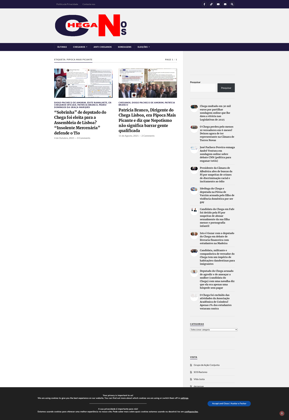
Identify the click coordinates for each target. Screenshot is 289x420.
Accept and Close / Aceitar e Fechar (229, 403)
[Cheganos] (144, 25)
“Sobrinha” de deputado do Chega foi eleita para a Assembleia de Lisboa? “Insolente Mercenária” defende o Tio (80, 123)
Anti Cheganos (103, 47)
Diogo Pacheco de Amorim (70, 102)
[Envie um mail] (225, 4)
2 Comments (148, 135)
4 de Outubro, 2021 (64, 138)
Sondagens (124, 47)
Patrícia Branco (88, 105)
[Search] (232, 4)
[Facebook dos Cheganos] (204, 4)
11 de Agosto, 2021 (129, 135)
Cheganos (125, 102)
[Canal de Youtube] (218, 4)
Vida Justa (199, 379)
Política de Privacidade (67, 4)
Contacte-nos (88, 4)
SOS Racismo (200, 372)
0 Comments (83, 138)
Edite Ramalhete (97, 102)
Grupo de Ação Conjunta (206, 364)
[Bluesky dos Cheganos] (211, 4)
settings (184, 398)
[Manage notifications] (282, 413)
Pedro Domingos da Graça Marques (80, 106)
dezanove (199, 386)
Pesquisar (195, 82)
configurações (191, 411)
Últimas (62, 47)
